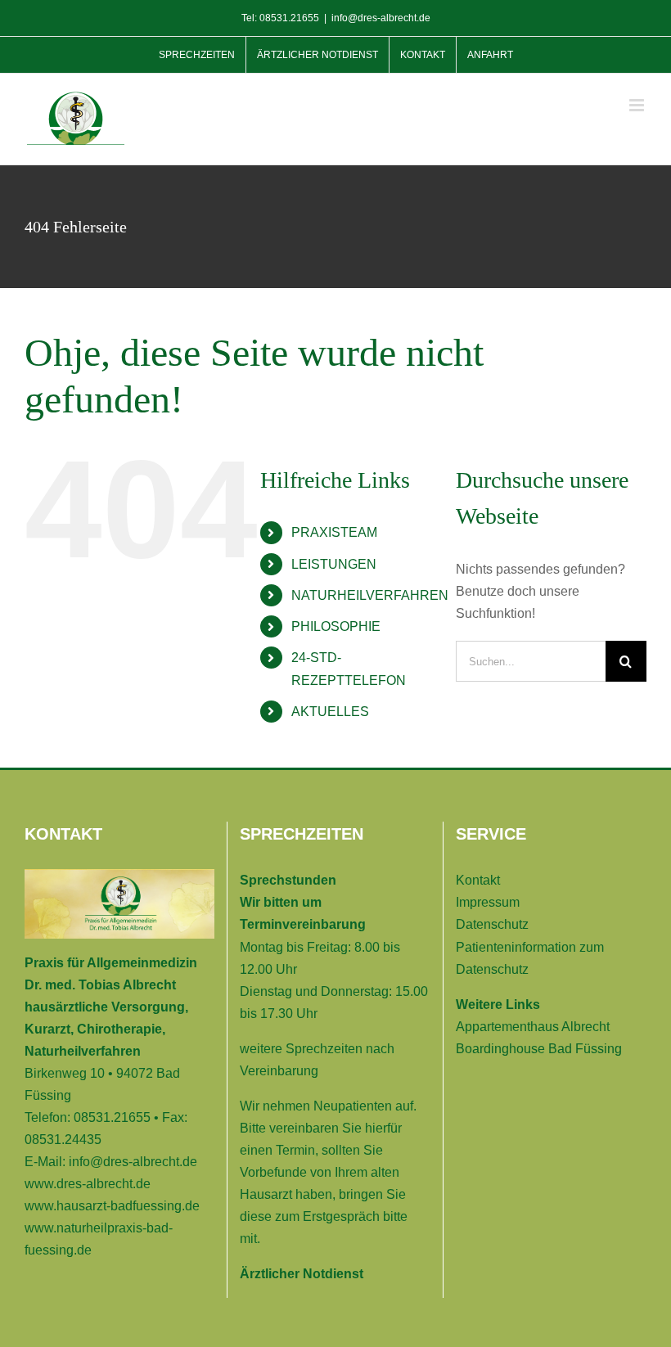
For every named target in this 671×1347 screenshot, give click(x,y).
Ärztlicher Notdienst (301, 1274)
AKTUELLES (330, 712)
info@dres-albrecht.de (380, 18)
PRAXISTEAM (334, 532)
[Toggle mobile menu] (637, 105)
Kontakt (478, 880)
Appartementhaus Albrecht (533, 1027)
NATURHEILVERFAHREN (369, 595)
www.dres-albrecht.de (88, 1184)
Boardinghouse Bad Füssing (539, 1049)
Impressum (488, 902)
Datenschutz (492, 924)
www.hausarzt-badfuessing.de (112, 1206)
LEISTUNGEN (333, 564)
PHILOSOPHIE (336, 626)
